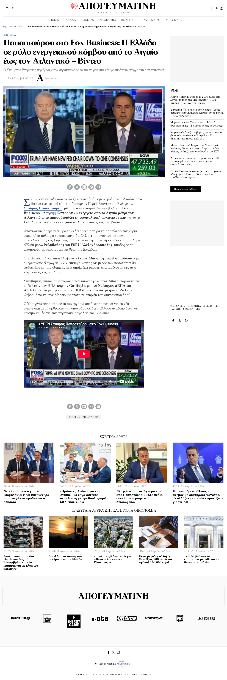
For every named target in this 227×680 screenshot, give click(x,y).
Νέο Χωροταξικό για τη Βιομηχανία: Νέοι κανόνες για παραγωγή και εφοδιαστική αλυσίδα (26, 497)
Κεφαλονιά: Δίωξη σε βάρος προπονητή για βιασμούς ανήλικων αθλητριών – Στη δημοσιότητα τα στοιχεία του (196, 135)
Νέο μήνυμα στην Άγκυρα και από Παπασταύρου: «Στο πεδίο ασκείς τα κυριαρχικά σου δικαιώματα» (139, 497)
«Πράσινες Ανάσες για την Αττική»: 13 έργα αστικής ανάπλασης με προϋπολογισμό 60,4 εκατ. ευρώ (83, 497)
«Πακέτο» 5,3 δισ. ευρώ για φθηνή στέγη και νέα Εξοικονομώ (112, 559)
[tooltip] (212, 8)
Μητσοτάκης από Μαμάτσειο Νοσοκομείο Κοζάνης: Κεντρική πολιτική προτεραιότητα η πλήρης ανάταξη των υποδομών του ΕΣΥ (196, 148)
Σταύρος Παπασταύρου (84, 417)
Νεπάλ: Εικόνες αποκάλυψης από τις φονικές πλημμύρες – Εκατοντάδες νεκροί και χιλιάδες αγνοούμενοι (196, 174)
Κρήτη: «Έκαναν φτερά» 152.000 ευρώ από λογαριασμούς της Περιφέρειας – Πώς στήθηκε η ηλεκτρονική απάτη (195, 100)
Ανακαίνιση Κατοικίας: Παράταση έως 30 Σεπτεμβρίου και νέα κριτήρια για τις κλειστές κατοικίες (194, 161)
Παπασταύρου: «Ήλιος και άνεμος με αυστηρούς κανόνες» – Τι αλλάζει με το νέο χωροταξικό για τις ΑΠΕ (198, 497)
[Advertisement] (197, 58)
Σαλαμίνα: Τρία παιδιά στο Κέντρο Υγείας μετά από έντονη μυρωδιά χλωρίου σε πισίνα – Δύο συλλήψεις (196, 112)
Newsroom (51, 78)
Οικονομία (19, 27)
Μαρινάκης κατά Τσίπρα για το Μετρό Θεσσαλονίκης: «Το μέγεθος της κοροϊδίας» (196, 124)
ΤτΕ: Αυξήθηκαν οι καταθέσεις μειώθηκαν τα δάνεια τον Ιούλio (201, 559)
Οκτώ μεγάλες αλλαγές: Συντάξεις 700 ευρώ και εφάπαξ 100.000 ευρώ (155, 559)
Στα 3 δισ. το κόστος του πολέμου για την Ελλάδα (65, 558)
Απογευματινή (7, 27)
